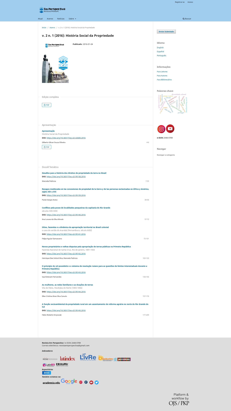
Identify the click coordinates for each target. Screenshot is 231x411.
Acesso (190, 2)
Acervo (50, 18)
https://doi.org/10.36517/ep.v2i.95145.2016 (66, 310)
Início (44, 27)
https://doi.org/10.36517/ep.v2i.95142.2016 (66, 253)
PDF (47, 105)
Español (160, 51)
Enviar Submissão (166, 31)
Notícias (60, 18)
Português (161, 55)
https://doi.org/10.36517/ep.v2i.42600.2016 (66, 138)
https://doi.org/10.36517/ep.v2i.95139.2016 (66, 195)
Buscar (187, 18)
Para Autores (162, 75)
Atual (40, 18)
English (160, 47)
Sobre (71, 18)
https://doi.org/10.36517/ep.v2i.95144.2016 (66, 291)
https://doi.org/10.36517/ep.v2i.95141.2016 (66, 234)
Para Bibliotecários (164, 79)
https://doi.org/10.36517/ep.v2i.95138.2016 (66, 176)
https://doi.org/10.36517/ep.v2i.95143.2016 (66, 272)
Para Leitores (162, 71)
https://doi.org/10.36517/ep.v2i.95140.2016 (66, 215)
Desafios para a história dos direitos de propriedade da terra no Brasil (74, 173)
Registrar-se (179, 2)
